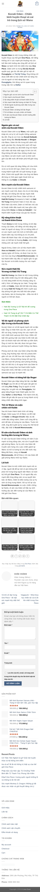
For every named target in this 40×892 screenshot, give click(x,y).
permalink (22, 566)
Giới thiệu (5, 808)
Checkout (5, 849)
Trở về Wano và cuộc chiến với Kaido (17, 112)
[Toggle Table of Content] (33, 91)
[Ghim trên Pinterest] (24, 556)
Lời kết (6, 120)
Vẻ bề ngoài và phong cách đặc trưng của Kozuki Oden (19, 106)
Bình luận (8, 625)
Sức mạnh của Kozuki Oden (14, 97)
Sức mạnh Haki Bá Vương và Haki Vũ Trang (20, 102)
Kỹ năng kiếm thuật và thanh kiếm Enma (19, 100)
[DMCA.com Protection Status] (8, 864)
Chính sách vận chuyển (11, 828)
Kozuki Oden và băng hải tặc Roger (17, 110)
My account (6, 845)
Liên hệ (4, 812)
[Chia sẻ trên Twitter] (20, 556)
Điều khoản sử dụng (10, 832)
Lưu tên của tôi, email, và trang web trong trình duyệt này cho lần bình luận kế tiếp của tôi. (19, 676)
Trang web (8, 663)
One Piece (20, 11)
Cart (3, 853)
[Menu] (3, 3)
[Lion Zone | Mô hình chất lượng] (20, 3)
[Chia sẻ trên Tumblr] (27, 556)
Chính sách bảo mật (10, 824)
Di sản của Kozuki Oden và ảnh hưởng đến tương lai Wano (20, 116)
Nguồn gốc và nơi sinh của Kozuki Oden (19, 94)
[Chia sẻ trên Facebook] (16, 556)
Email (6, 653)
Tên (6, 643)
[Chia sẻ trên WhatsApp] (12, 556)
